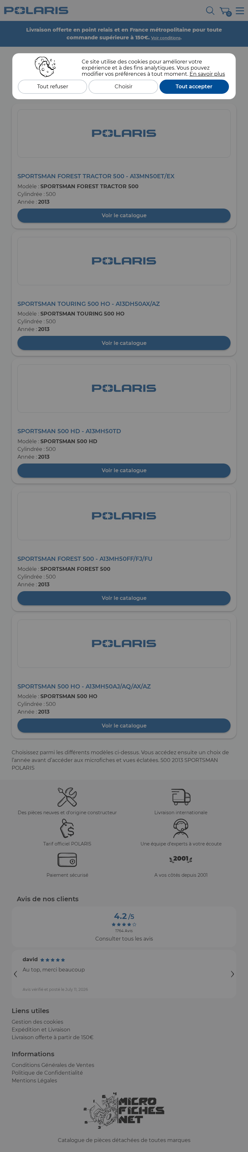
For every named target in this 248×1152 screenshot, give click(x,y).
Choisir (123, 86)
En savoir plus (207, 74)
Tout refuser (52, 86)
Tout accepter (194, 86)
